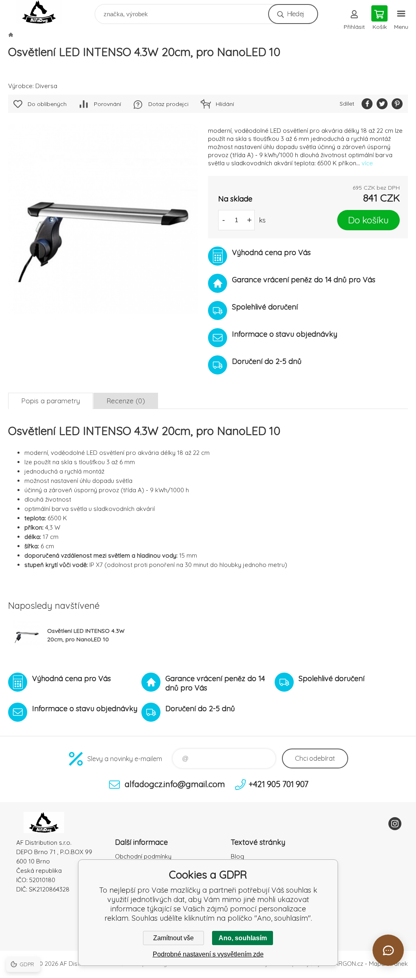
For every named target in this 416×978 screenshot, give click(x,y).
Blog (237, 856)
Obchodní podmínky (143, 856)
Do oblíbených (47, 104)
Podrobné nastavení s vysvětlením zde (208, 954)
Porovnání (107, 104)
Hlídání (225, 104)
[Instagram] (394, 823)
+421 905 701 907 (278, 784)
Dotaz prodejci (168, 104)
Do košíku (368, 220)
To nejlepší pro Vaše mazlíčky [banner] (44, 12)
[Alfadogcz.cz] (10, 34)
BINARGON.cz (344, 963)
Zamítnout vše (173, 938)
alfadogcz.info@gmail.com (175, 784)
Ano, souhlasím (243, 938)
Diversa (46, 86)
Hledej (295, 14)
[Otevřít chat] (388, 950)
